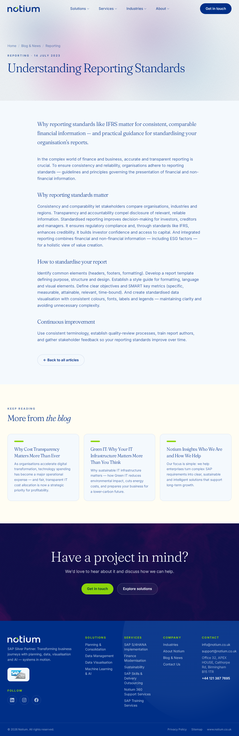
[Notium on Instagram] (24, 700)
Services (106, 8)
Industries (135, 8)
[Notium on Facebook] (36, 700)
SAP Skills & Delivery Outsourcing (133, 678)
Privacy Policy (177, 729)
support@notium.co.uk (219, 651)
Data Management (99, 656)
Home (11, 46)
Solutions (78, 8)
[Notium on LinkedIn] (12, 700)
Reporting (53, 46)
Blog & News (31, 46)
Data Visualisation (98, 662)
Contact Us (171, 664)
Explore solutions (137, 588)
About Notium (173, 651)
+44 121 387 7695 (216, 678)
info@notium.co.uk (216, 645)
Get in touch (216, 8)
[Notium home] (23, 8)
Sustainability (134, 667)
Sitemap (196, 729)
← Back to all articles (61, 360)
